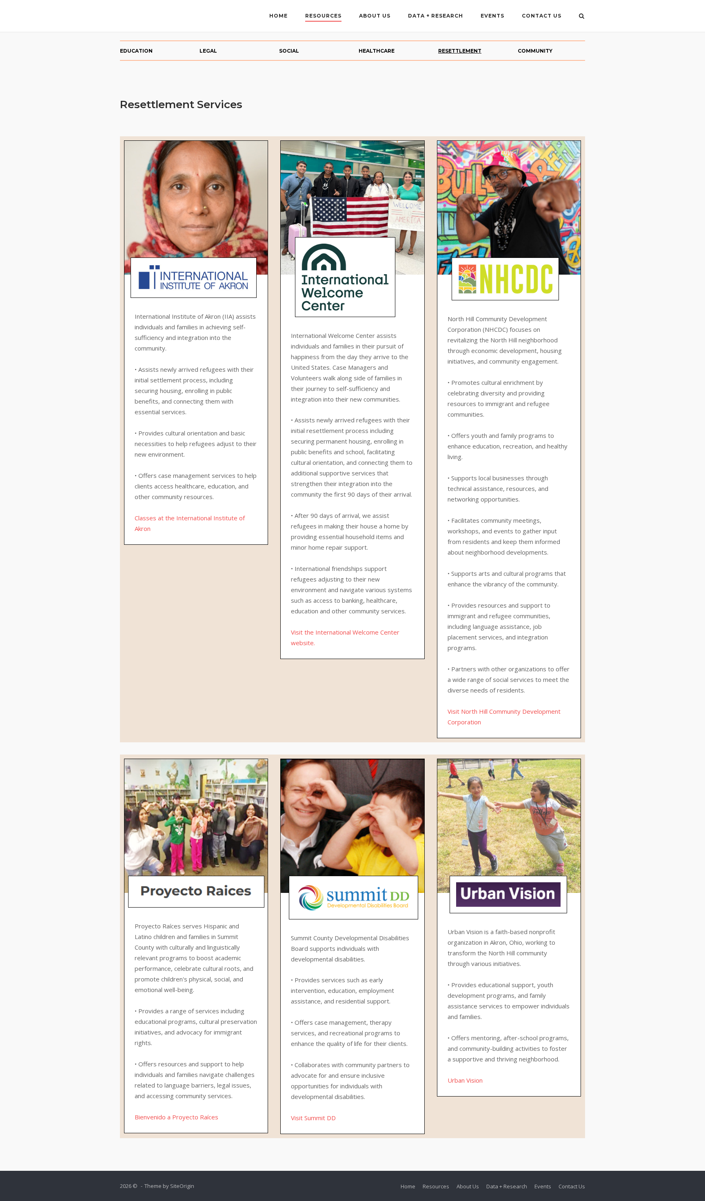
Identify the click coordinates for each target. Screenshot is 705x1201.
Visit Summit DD (313, 1118)
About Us (374, 16)
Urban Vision (465, 1080)
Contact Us (541, 16)
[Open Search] (581, 16)
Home (278, 16)
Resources (323, 16)
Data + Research (435, 16)
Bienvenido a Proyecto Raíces (176, 1117)
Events (492, 16)
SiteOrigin (182, 1186)
